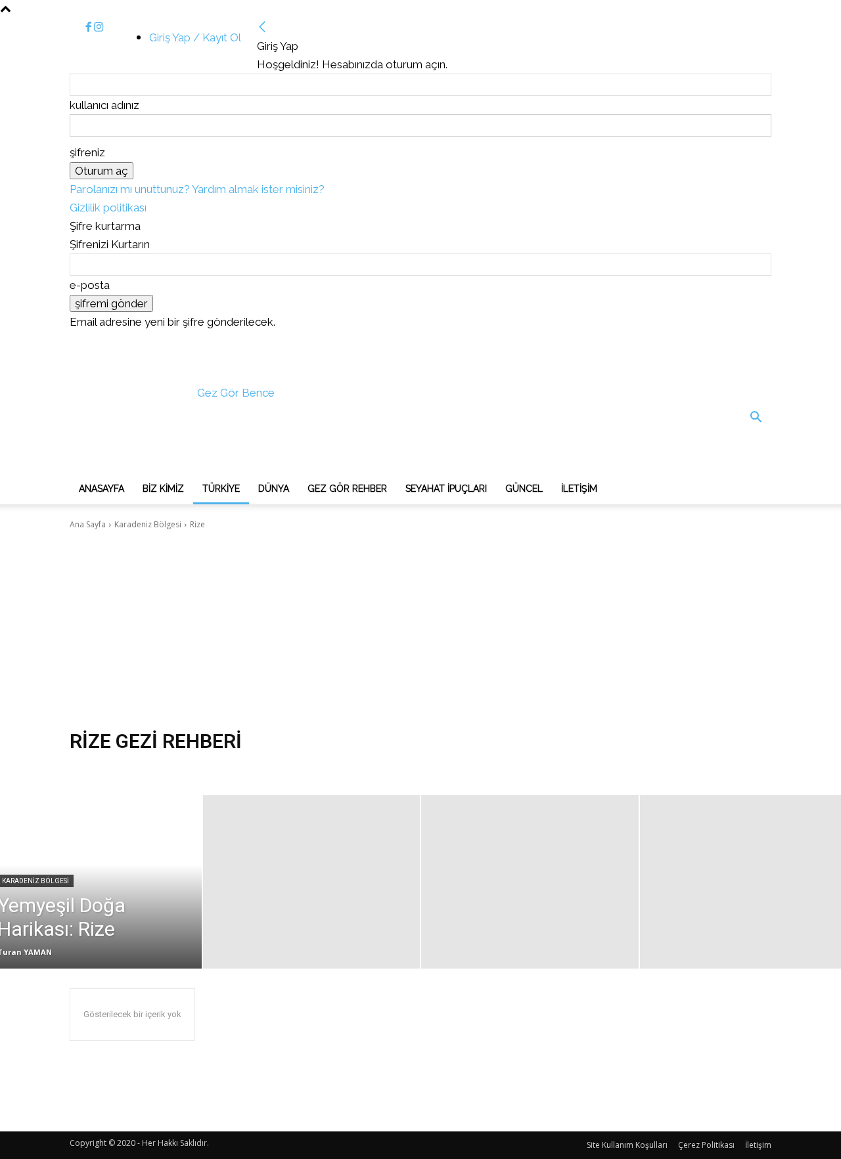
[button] (755, 418)
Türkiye (221, 488)
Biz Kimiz (163, 488)
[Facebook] (89, 27)
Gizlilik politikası (108, 207)
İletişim (579, 488)
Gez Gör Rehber (347, 488)
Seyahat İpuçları (446, 488)
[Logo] (168, 463)
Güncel (524, 488)
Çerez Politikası (706, 1144)
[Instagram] (99, 27)
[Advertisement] (420, 630)
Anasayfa (101, 488)
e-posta (90, 285)
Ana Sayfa (88, 524)
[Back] (262, 27)
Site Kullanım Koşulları (627, 1144)
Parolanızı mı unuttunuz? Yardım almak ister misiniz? (197, 189)
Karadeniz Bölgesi (147, 524)
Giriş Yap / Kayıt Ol (195, 37)
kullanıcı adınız (104, 105)
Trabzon (89, 769)
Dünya (273, 488)
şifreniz (87, 152)
